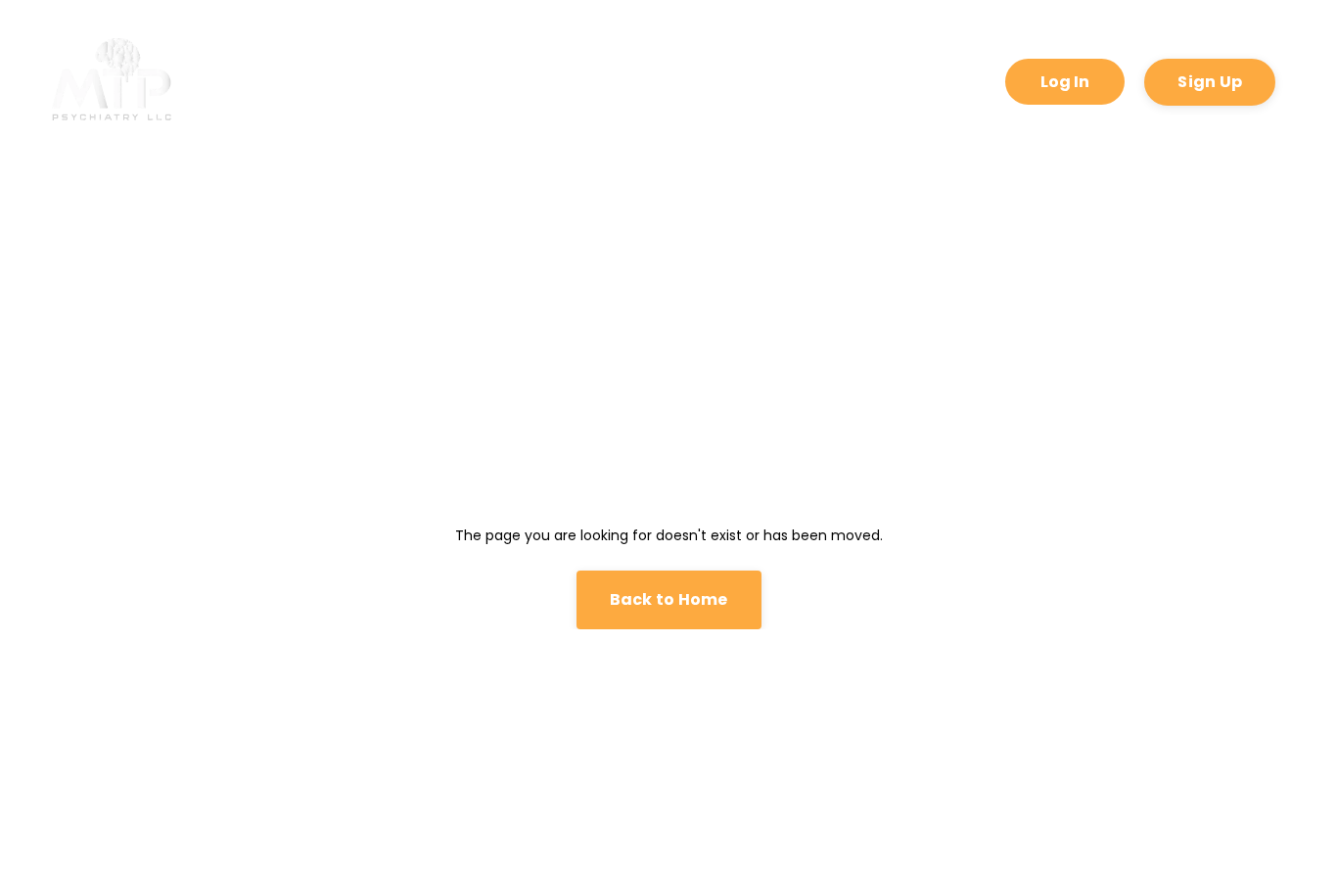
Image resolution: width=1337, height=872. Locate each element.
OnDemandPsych (642, 80)
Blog (916, 80)
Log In (1064, 81)
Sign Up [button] (1209, 81)
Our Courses (482, 80)
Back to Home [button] (669, 599)
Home (242, 80)
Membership (803, 80)
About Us (350, 80)
